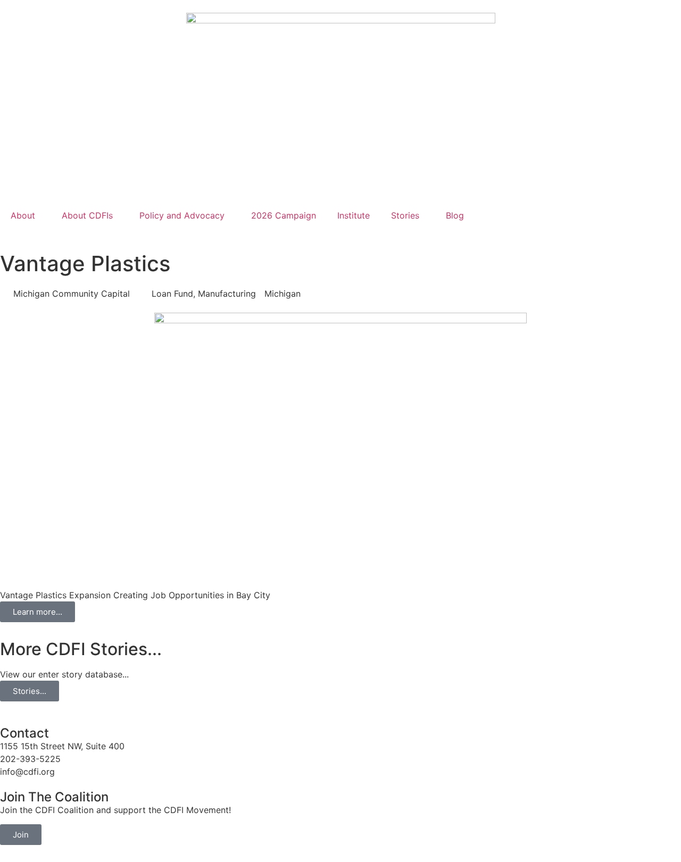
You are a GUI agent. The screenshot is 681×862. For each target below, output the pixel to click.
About (23, 215)
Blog (455, 215)
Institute (353, 215)
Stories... (29, 691)
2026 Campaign (283, 215)
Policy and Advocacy (182, 215)
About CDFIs (87, 215)
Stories (405, 215)
